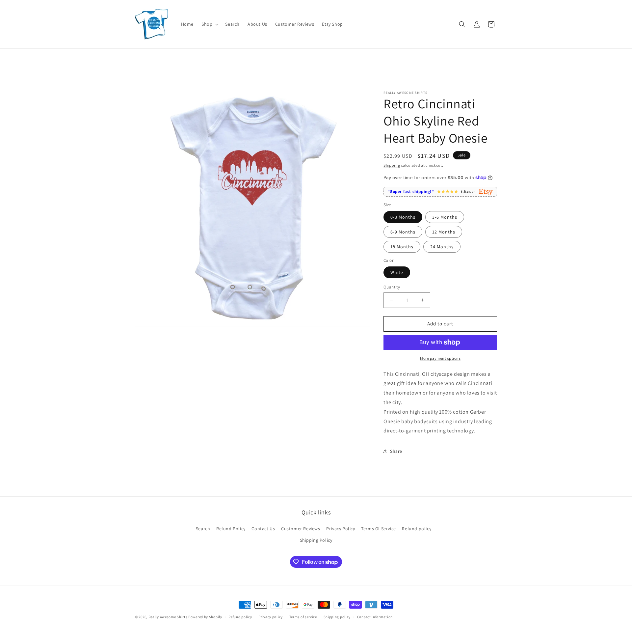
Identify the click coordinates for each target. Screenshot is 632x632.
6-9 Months (402, 232)
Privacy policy (270, 617)
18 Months (401, 247)
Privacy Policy (340, 529)
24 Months (442, 247)
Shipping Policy (316, 540)
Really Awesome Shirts (168, 617)
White (396, 272)
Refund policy (416, 529)
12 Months (443, 232)
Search (203, 529)
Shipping (391, 165)
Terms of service (303, 617)
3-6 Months (444, 217)
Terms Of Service (378, 529)
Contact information (375, 617)
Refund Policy (231, 529)
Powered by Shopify (205, 617)
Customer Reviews (300, 529)
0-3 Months (402, 217)
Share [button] (396, 451)
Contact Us (263, 529)
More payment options (440, 358)
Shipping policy (337, 617)
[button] (209, 24)
